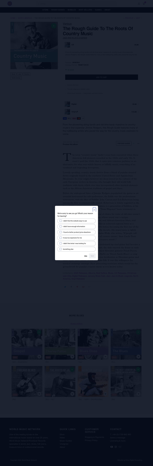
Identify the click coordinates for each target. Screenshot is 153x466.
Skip (85, 256)
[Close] (94, 210)
